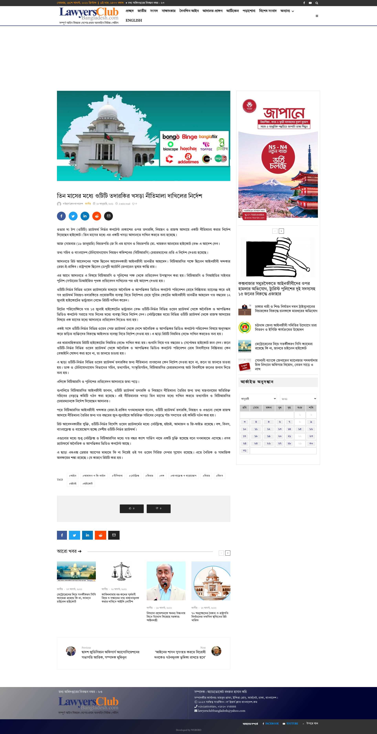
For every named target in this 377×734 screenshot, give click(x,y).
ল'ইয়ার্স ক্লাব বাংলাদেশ (73, 204)
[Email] (108, 216)
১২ (268, 429)
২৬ (269, 443)
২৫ (256, 443)
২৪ (244, 443)
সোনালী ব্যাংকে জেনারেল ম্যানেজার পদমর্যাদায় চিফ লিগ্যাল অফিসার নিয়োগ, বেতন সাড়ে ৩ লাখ (286, 365)
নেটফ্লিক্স (135, 476)
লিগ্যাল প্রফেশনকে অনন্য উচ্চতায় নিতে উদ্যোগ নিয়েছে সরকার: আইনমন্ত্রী (166, 617)
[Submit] (96, 216)
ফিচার (150, 476)
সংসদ (154, 11)
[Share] (61, 216)
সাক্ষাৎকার (169, 11)
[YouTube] (310, 3)
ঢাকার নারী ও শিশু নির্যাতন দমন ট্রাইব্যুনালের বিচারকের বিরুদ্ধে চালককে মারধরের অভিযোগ (286, 309)
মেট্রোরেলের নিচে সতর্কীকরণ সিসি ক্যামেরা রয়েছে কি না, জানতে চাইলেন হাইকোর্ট (76, 598)
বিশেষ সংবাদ (268, 11)
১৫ (299, 429)
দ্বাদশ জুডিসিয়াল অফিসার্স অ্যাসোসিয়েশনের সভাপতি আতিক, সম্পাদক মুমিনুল (110, 653)
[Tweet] (73, 216)
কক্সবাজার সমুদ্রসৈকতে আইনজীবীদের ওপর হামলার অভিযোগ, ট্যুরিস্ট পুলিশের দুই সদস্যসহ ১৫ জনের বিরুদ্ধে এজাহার (276, 289)
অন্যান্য (285, 11)
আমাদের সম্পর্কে (250, 724)
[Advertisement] (188, 55)
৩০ (311, 443)
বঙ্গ (162, 476)
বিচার (207, 476)
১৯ (268, 436)
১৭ (244, 436)
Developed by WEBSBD (188, 730)
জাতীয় (142, 11)
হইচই (73, 484)
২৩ (311, 436)
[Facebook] (304, 3)
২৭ (279, 443)
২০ (280, 436)
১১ (256, 429)
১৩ (280, 429)
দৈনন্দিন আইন (189, 11)
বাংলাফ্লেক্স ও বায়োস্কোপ (184, 476)
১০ (244, 429)
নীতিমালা (118, 476)
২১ (289, 436)
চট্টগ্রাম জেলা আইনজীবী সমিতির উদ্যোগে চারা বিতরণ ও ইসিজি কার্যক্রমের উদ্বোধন (286, 328)
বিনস (220, 476)
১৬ (311, 429)
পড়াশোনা (249, 11)
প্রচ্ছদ (130, 11)
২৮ (289, 443)
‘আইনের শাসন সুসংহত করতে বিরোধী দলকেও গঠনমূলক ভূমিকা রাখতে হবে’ (180, 653)
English (134, 20)
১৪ (289, 429)
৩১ (244, 450)
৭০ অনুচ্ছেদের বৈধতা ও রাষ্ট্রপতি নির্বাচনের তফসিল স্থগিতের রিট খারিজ (209, 617)
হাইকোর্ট (88, 484)
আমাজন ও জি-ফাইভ (95, 476)
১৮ (256, 436)
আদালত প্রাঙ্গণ (212, 11)
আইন (73, 476)
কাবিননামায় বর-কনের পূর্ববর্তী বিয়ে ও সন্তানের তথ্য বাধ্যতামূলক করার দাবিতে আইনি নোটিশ (120, 598)
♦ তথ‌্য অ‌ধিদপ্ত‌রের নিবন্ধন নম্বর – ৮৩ (145, 3)
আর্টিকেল (232, 11)
